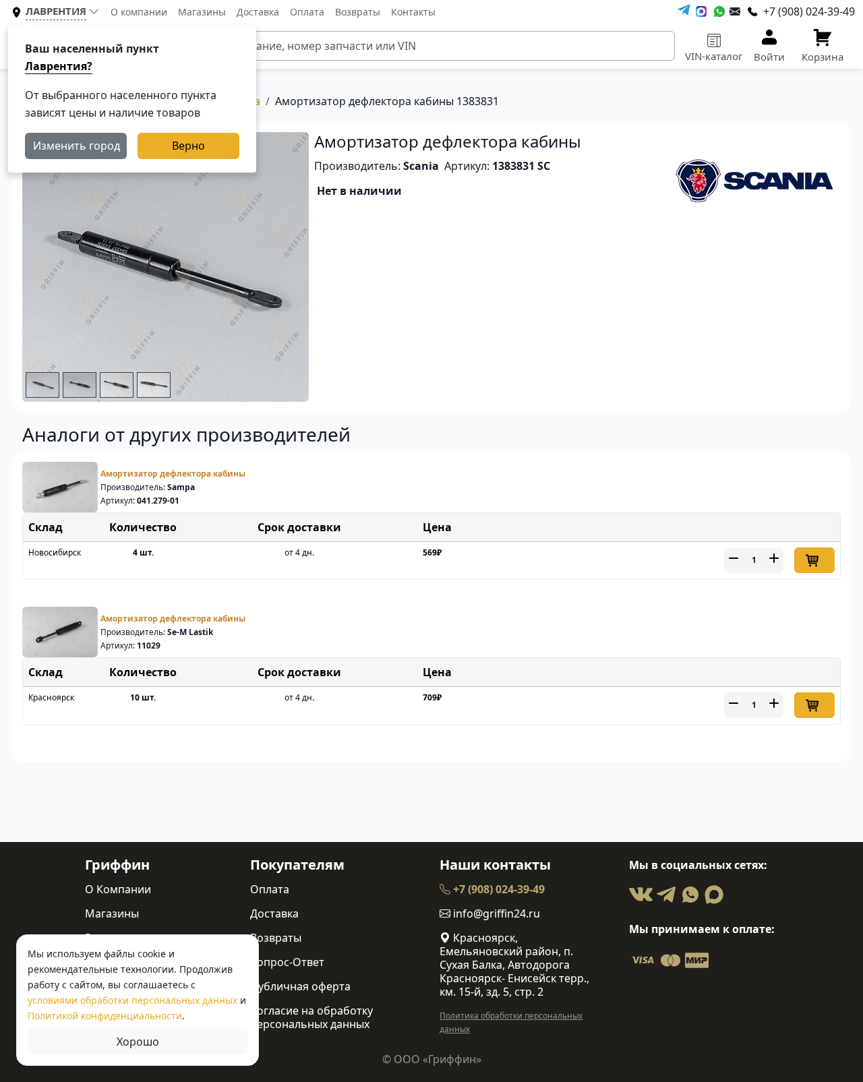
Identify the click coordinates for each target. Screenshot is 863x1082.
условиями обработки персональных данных (132, 1000)
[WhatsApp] (719, 11)
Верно (188, 145)
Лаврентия (56, 11)
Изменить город (76, 145)
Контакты (413, 11)
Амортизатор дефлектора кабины (172, 473)
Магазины (202, 11)
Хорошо (138, 1041)
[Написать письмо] (735, 11)
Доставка (258, 11)
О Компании (118, 889)
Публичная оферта (300, 986)
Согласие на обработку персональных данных (311, 1017)
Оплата (307, 11)
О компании (139, 11)
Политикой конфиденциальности (105, 1015)
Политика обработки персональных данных (511, 1022)
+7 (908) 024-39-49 (497, 889)
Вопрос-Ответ (287, 962)
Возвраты (357, 11)
